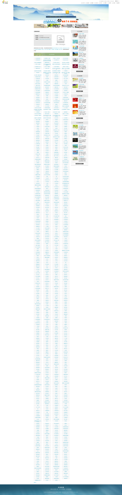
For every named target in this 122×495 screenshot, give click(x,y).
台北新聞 (109, 3)
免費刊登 (105, 1)
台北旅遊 (96, 3)
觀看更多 (35, 482)
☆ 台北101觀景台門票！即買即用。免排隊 (53, 16)
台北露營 (91, 3)
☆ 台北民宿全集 (64, 16)
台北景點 (113, 3)
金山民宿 (72, 14)
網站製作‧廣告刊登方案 (110, 1)
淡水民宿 (66, 14)
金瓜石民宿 (60, 14)
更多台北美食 (79, 118)
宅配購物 (118, 3)
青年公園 (46, 49)
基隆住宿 (51, 14)
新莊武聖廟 (56, 49)
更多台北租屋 (79, 91)
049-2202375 (71, 492)
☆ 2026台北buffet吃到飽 (71, 16)
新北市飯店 (54, 14)
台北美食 (100, 3)
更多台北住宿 (79, 71)
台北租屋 (87, 3)
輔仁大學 (43, 49)
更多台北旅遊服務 (80, 163)
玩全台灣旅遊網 (101, 1)
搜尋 (67, 12)
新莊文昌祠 (60, 49)
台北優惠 (104, 3)
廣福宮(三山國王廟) (51, 49)
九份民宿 (57, 14)
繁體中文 (117, 1)
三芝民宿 (69, 14)
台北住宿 (83, 3)
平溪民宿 (63, 14)
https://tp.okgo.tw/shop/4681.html (45, 39)
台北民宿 (5, 2)
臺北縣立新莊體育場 (38, 49)
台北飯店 (48, 14)
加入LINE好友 (76, 492)
